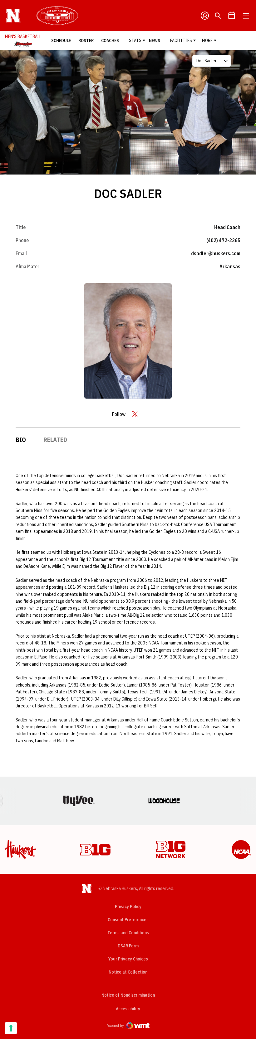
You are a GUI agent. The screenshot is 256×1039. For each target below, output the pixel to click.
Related (55, 439)
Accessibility (128, 1009)
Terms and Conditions (128, 933)
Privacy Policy (128, 906)
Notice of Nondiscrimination (128, 995)
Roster (86, 40)
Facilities (181, 40)
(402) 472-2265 (223, 240)
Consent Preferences (128, 919)
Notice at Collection (128, 972)
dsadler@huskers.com (215, 253)
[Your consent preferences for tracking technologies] (11, 1028)
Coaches (110, 40)
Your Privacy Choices (128, 959)
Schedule (61, 40)
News (154, 40)
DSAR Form (128, 946)
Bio (21, 439)
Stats (135, 40)
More (207, 40)
